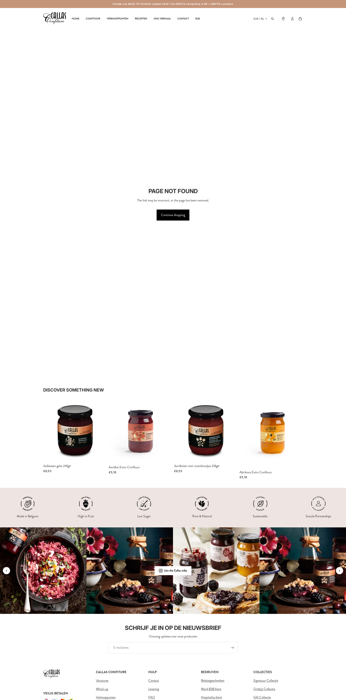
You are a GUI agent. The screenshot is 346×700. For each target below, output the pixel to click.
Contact (153, 680)
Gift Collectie (262, 697)
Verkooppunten (106, 697)
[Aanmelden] (232, 648)
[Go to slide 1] (170, 610)
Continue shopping (173, 215)
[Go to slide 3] (176, 610)
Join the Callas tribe (175, 571)
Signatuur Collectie (265, 680)
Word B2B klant (211, 689)
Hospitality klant (211, 697)
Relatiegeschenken (212, 680)
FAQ (151, 697)
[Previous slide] (6, 570)
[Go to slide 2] (173, 610)
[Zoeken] (272, 19)
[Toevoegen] (101, 456)
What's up (102, 689)
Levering (153, 689)
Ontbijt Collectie (264, 689)
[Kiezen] (166, 457)
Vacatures (102, 680)
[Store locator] (283, 19)
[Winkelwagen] (300, 19)
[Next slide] (339, 570)
